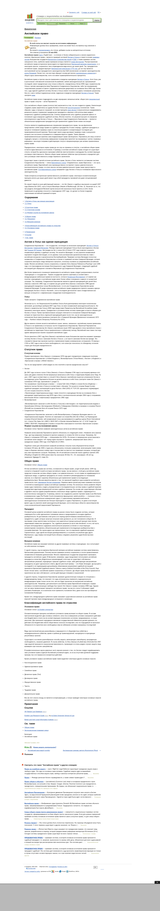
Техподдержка (53, 866)
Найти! (97, 20)
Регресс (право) (30, 823)
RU (99, 12)
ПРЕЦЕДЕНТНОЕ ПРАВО (33, 838)
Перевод (38, 38)
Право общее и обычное (34, 781)
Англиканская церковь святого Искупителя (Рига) (80, 750)
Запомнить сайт (74, 12)
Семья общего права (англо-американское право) (43, 812)
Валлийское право (31, 803)
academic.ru (29, 23)
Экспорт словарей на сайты (32, 871)
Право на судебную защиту (35, 769)
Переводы (62, 23)
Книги (72, 23)
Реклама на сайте (62, 866)
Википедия (41, 23)
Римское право (30, 829)
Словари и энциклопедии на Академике (54, 16)
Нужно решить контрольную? (44, 747)
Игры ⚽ (82, 23)
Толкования (52, 23)
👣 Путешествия (30, 868)
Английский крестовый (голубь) (39, 750)
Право (26, 777)
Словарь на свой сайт (89, 12)
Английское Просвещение (34, 792)
